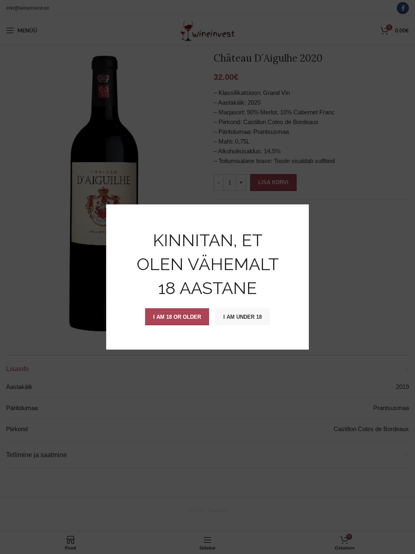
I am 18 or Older (177, 317)
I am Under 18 (242, 317)
